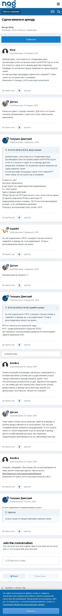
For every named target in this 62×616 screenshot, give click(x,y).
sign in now (8, 549)
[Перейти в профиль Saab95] (5, 231)
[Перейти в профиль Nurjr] (5, 51)
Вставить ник (8, 90)
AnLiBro (14, 363)
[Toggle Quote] (6, 150)
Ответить (31, 39)
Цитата (27, 90)
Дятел (14, 101)
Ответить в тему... (17, 560)
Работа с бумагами (27, 30)
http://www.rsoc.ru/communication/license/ (22, 473)
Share (15, 576)
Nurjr (11, 27)
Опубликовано (24, 53)
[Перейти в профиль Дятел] (5, 104)
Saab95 (14, 228)
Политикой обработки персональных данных (24, 604)
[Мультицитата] (19, 91)
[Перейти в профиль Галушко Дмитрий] (5, 141)
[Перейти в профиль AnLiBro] (5, 365)
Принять (31, 611)
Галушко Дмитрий (21, 138)
